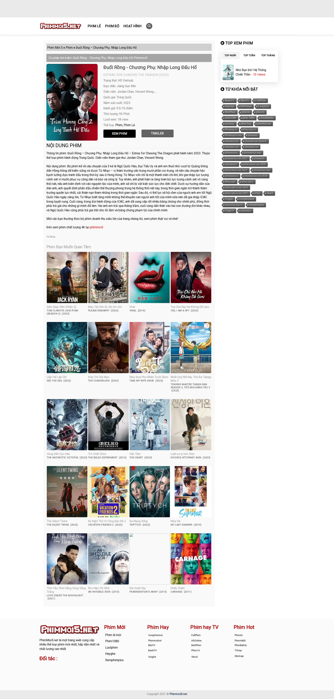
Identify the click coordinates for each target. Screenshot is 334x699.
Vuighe (229, 199)
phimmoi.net (232, 141)
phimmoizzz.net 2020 (256, 175)
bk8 (84, 671)
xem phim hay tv (234, 204)
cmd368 (70, 666)
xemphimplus (256, 204)
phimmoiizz (231, 152)
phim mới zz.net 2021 (236, 193)
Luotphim (263, 106)
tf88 (42, 666)
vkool (270, 193)
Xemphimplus (114, 660)
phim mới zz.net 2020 (236, 187)
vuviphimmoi (246, 199)
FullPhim (261, 100)
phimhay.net (264, 123)
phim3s (246, 112)
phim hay (246, 123)
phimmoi (252, 135)
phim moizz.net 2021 (236, 170)
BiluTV (245, 100)
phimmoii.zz (251, 146)
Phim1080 (112, 641)
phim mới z (247, 181)
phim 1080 (248, 117)
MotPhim (230, 112)
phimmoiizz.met (252, 152)
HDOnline (246, 106)
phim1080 (230, 117)
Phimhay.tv (231, 129)
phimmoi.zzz (232, 146)
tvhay (257, 193)
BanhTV (229, 100)
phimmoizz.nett (262, 170)
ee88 (54, 671)
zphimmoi (245, 210)
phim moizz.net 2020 (254, 164)
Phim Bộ (112, 26)
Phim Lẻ (94, 26)
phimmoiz (259, 158)
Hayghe (110, 654)
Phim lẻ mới (113, 635)
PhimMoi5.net (48, 640)
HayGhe (229, 106)
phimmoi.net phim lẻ (256, 141)
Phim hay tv (249, 129)
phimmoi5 (96, 227)
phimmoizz (231, 164)
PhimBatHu (267, 117)
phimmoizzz (231, 175)
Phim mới (230, 181)
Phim (118, 125)
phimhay (229, 123)
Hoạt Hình (132, 26)
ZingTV (229, 210)
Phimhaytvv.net (233, 135)
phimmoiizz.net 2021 (236, 158)
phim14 (260, 112)
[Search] (149, 26)
